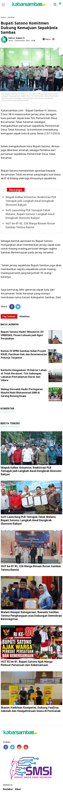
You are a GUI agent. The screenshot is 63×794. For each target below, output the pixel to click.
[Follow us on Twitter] (12, 747)
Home (3, 17)
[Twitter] (18, 306)
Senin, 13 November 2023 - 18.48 (21, 40)
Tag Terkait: (9, 316)
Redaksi (8, 789)
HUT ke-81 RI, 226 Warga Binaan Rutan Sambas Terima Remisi (30, 225)
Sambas (11, 17)
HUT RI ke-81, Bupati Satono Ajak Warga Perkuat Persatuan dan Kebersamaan (26, 663)
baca (47, 39)
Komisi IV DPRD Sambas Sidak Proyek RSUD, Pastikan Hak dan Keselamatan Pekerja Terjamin (24, 354)
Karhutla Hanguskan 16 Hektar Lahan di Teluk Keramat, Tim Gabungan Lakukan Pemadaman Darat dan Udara (24, 375)
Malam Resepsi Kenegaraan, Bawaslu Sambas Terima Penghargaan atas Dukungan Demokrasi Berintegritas (31, 615)
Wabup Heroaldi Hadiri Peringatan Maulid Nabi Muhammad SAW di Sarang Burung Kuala (22, 393)
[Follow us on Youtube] (26, 747)
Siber (18, 789)
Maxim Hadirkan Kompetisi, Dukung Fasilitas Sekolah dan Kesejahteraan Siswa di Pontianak (31, 709)
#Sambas (24, 316)
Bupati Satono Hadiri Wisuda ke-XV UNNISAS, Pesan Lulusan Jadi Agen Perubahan (22, 335)
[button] (59, 2)
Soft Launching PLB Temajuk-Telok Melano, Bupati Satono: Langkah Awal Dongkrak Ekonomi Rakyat (30, 214)
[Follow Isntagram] (19, 747)
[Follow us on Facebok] (5, 747)
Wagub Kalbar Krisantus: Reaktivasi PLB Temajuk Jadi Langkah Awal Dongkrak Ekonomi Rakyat (31, 200)
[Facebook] (12, 306)
